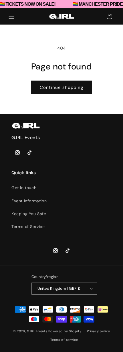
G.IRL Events (37, 331)
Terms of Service (28, 226)
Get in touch (23, 187)
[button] (11, 16)
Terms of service (64, 340)
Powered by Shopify (65, 331)
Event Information (29, 200)
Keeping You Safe (28, 213)
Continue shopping (61, 87)
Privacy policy (98, 331)
